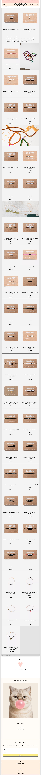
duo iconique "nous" (30, 539)
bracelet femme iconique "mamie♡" (11, 119)
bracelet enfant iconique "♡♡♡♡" (11, 293)
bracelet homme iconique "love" (30, 484)
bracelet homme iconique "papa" (11, 539)
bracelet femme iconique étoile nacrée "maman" (30, 239)
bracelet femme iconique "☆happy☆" (30, 168)
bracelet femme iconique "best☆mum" (30, 92)
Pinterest (20, 727)
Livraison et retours (20, 766)
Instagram (20, 730)
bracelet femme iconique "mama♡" (29, 118)
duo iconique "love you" (30, 566)
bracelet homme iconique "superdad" (30, 430)
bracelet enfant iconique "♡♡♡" (11, 266)
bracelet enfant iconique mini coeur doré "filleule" (30, 403)
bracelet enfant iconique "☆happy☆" (29, 348)
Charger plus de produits (8, 655)
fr (34, 4)
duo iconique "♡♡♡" (11, 566)
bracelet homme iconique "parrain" (11, 485)
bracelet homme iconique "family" (30, 513)
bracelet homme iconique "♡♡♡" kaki (11, 430)
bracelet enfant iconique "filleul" (29, 320)
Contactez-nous (20, 771)
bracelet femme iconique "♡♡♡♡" (11, 91)
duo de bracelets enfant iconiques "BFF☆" (11, 375)
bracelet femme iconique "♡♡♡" (11, 29)
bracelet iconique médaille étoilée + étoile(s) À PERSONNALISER (11, 648)
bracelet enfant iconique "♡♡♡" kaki (30, 293)
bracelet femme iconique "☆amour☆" (30, 195)
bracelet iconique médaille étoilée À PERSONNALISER (30, 620)
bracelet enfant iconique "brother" (11, 320)
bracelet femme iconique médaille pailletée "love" (11, 239)
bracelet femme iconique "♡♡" (11, 64)
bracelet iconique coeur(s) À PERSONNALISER (11, 620)
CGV (20, 761)
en (37, 4)
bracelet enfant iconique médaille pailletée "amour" (11, 403)
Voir (11, 597)
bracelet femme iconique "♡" (30, 29)
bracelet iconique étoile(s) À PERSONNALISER (30, 593)
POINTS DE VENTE (20, 763)
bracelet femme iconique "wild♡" (11, 167)
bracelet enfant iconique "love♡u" (29, 375)
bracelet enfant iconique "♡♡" (30, 266)
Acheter (11, 32)
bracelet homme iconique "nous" (11, 512)
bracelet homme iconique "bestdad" (30, 458)
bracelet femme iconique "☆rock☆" (11, 195)
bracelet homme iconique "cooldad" (11, 458)
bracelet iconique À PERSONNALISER (11, 593)
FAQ (20, 768)
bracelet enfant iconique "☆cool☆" (11, 348)
